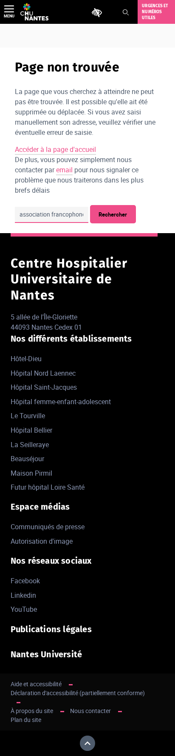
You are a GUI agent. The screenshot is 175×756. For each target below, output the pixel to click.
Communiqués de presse (48, 526)
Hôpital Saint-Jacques (44, 387)
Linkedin (23, 595)
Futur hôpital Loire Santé (48, 487)
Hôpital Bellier (31, 430)
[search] (51, 215)
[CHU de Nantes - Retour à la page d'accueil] (34, 12)
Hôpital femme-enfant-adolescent (61, 401)
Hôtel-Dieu (26, 358)
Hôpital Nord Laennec (43, 373)
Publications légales (51, 629)
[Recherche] (126, 12)
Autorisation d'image (42, 541)
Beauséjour (27, 458)
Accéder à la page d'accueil (55, 149)
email (64, 169)
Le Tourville (28, 415)
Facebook (25, 580)
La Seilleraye (30, 444)
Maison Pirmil (31, 473)
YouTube (24, 609)
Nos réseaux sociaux (51, 561)
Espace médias (40, 507)
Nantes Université (46, 654)
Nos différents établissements (71, 339)
